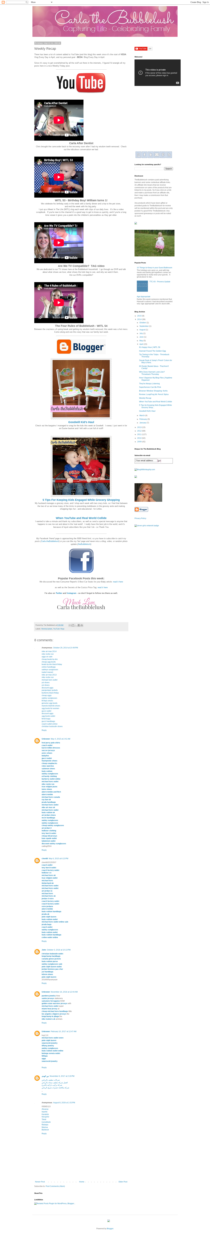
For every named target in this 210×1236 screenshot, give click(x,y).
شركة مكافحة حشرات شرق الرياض (55, 1088)
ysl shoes (46, 682)
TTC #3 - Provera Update (159, 282)
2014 (139, 319)
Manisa (45, 1127)
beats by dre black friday (52, 664)
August (142, 330)
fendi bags (46, 719)
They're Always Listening (149, 384)
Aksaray (45, 1109)
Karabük (45, 1114)
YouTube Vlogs (58, 629)
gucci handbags (48, 721)
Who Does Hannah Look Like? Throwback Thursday (152, 373)
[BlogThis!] (73, 625)
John (44, 950)
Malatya (45, 1125)
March (142, 415)
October (143, 323)
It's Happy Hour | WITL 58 (149, 347)
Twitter (59, 593)
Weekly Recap (145, 398)
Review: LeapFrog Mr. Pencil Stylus (154, 394)
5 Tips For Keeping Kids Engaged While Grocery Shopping (81, 499)
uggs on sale (47, 657)
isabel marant (47, 672)
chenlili (45, 858)
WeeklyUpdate (46, 629)
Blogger (110, 1229)
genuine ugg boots (49, 703)
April (141, 344)
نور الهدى (45, 1076)
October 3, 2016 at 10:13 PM (59, 950)
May (141, 341)
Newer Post (40, 1182)
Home (81, 1182)
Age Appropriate (143, 297)
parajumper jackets (50, 690)
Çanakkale (46, 1122)
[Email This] (70, 625)
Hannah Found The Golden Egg (152, 351)
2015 (139, 316)
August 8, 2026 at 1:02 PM (64, 1103)
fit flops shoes (47, 701)
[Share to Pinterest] (81, 625)
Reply (44, 730)
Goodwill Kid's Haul (147, 411)
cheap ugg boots (49, 662)
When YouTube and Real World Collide (155, 402)
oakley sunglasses (49, 698)
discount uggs (47, 688)
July (141, 333)
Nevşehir (45, 1117)
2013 (139, 427)
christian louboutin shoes (52, 726)
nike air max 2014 (49, 651)
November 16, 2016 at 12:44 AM (64, 992)
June (141, 337)
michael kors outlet (49, 680)
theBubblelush (84, 544)
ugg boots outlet (48, 716)
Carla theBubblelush (50, 541)
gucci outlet (46, 711)
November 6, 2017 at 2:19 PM (62, 1076)
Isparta (44, 1112)
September (144, 326)
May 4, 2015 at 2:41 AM (60, 739)
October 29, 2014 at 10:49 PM (65, 648)
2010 (139, 438)
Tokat (44, 1119)
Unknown (46, 739)
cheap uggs (47, 695)
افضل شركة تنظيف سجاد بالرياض (55, 1083)
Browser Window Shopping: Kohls (153, 391)
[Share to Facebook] (78, 625)
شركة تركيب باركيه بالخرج (52, 1085)
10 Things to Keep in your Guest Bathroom (154, 268)
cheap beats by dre (50, 659)
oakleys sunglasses (50, 670)
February (143, 419)
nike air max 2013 (49, 675)
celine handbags (49, 667)
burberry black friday (50, 693)
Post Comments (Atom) (55, 1186)
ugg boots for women (50, 708)
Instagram (71, 593)
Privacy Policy (140, 518)
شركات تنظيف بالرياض (51, 1080)
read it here (118, 582)
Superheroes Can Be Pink (150, 387)
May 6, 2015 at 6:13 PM (58, 858)
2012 (139, 431)
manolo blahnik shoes (51, 706)
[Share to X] (75, 625)
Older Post (123, 1182)
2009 (139, 442)
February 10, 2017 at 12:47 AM (63, 1031)
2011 (139, 434)
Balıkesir (45, 1130)
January (143, 423)
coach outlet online (49, 724)
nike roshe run (48, 654)
